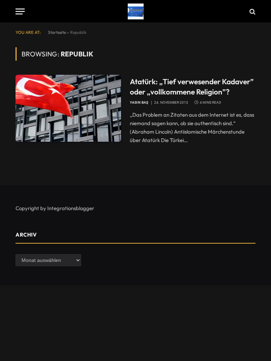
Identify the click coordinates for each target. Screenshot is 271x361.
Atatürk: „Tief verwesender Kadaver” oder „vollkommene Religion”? (192, 86)
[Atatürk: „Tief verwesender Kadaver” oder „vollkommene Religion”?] (68, 108)
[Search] (251, 11)
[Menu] (20, 11)
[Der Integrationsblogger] (136, 11)
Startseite (57, 32)
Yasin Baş (139, 102)
